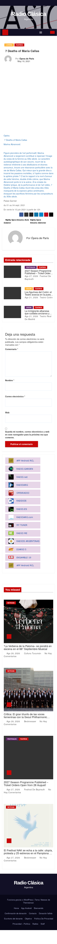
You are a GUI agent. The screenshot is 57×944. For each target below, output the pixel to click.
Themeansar (28, 902)
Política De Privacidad (43, 918)
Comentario (11, 349)
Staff (43, 923)
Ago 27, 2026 (31, 276)
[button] (46, 32)
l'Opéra (9, 45)
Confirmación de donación (16, 913)
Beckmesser (30, 721)
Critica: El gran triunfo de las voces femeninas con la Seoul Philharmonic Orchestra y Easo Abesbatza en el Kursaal (25, 718)
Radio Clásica (28, 14)
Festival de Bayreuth (34, 789)
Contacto (33, 913)
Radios (35, 923)
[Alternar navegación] (41, 32)
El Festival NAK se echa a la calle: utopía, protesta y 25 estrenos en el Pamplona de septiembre (28, 853)
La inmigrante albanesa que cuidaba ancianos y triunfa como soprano (37, 313)
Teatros (19, 45)
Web (7, 412)
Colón (28, 289)
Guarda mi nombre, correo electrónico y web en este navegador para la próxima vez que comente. (27, 434)
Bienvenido (38, 908)
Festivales (30, 267)
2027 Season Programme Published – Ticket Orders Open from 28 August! (38, 273)
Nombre (9, 380)
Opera (28, 307)
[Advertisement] (28, 104)
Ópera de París (26, 58)
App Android (26, 908)
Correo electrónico (15, 396)
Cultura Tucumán (32, 653)
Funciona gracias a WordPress (20, 899)
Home (16, 908)
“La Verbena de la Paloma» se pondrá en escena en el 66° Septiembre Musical (28, 647)
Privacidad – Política (21, 923)
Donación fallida (45, 913)
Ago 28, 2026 (14, 653)
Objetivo (28, 918)
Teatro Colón (46, 297)
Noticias (10, 603)
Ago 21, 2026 (31, 297)
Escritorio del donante (13, 918)
